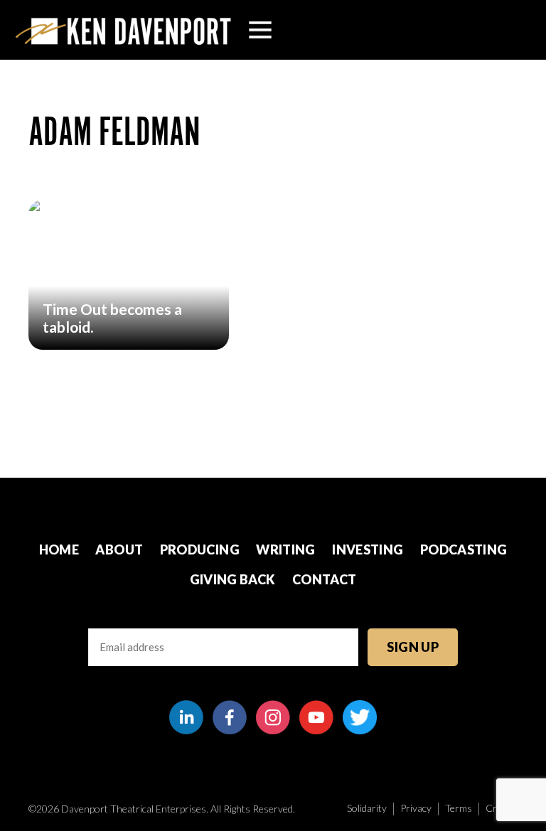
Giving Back (233, 579)
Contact (324, 579)
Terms (458, 808)
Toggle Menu (260, 29)
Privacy (416, 808)
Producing (200, 549)
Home (59, 549)
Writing (286, 549)
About (119, 549)
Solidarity (367, 808)
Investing (367, 549)
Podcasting (464, 549)
